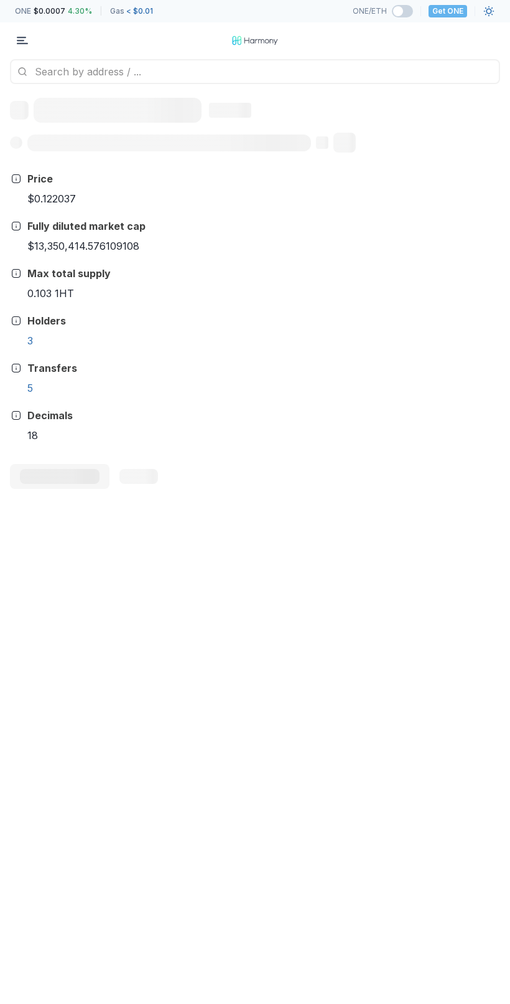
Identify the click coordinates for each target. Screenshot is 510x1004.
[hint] (16, 179)
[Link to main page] (255, 40)
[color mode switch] (489, 11)
